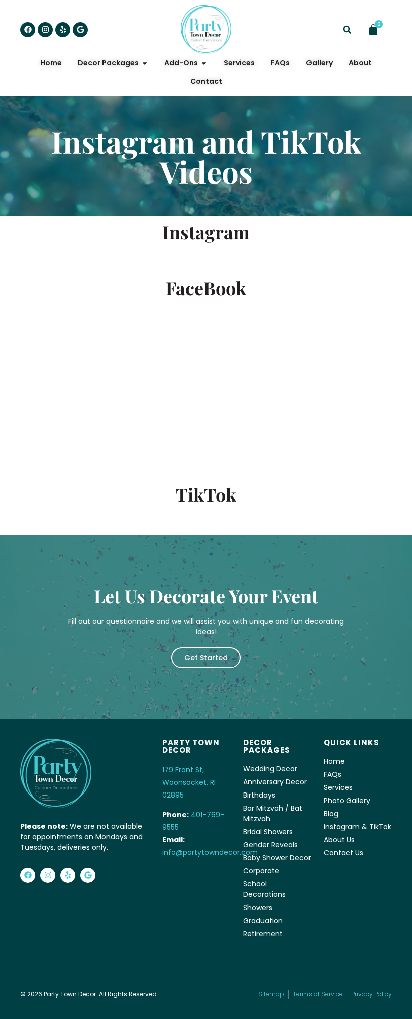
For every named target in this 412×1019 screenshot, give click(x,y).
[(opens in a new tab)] (83, 319)
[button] (347, 29)
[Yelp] (62, 29)
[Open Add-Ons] (204, 63)
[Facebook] (27, 29)
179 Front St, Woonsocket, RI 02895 (189, 782)
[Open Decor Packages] (144, 63)
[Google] (80, 29)
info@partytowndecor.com (210, 852)
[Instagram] (45, 29)
